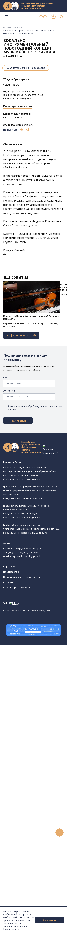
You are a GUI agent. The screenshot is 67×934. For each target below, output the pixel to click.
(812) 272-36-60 (30, 552)
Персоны (15, 860)
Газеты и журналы (26, 774)
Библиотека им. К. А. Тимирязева (37, 661)
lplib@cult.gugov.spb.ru (32, 556)
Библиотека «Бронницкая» (33, 698)
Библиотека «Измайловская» (35, 680)
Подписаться (18, 420)
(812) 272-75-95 (15, 552)
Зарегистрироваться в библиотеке (35, 821)
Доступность (17, 904)
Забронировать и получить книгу (34, 828)
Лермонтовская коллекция (35, 792)
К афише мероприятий (21, 335)
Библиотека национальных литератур (40, 723)
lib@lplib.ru (15, 556)
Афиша (14, 857)
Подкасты (15, 871)
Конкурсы (15, 850)
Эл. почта (9, 390)
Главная (7, 27)
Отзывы (8, 582)
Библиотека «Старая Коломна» (36, 683)
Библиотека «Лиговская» (37, 672)
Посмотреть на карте (17, 106)
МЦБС (13, 897)
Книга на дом (23, 831)
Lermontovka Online (21, 864)
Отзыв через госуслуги (16, 587)
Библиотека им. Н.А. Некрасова (36, 687)
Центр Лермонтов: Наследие (35, 712)
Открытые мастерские (31, 719)
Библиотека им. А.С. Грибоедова (26, 67)
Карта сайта (10, 566)
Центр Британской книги (32, 730)
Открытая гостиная (30, 716)
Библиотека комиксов (31, 734)
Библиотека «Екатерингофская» (36, 665)
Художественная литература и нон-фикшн (39, 766)
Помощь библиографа (28, 824)
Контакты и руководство (24, 900)
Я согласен (50, 920)
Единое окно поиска (27, 745)
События (17, 27)
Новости (15, 846)
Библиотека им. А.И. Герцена (35, 690)
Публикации (17, 889)
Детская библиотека (30, 701)
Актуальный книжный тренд (31, 839)
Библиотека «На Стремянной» (35, 668)
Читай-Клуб (25, 708)
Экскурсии (15, 886)
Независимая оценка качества (21, 577)
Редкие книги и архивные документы (36, 777)
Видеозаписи (17, 868)
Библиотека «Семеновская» (34, 694)
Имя (5, 377)
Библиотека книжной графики (35, 727)
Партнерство (11, 571)
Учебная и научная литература (33, 770)
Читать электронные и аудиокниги (35, 835)
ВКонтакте (20, 242)
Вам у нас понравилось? (50, 451)
